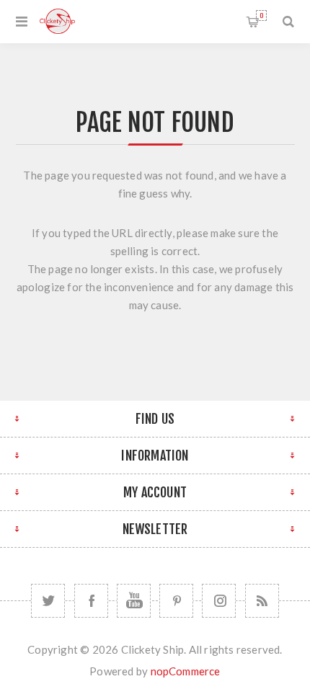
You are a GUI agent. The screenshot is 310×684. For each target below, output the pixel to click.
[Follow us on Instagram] (219, 601)
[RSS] (262, 601)
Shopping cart (261, 15)
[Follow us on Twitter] (48, 601)
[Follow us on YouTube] (134, 601)
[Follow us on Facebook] (91, 601)
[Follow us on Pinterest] (176, 601)
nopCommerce (186, 671)
